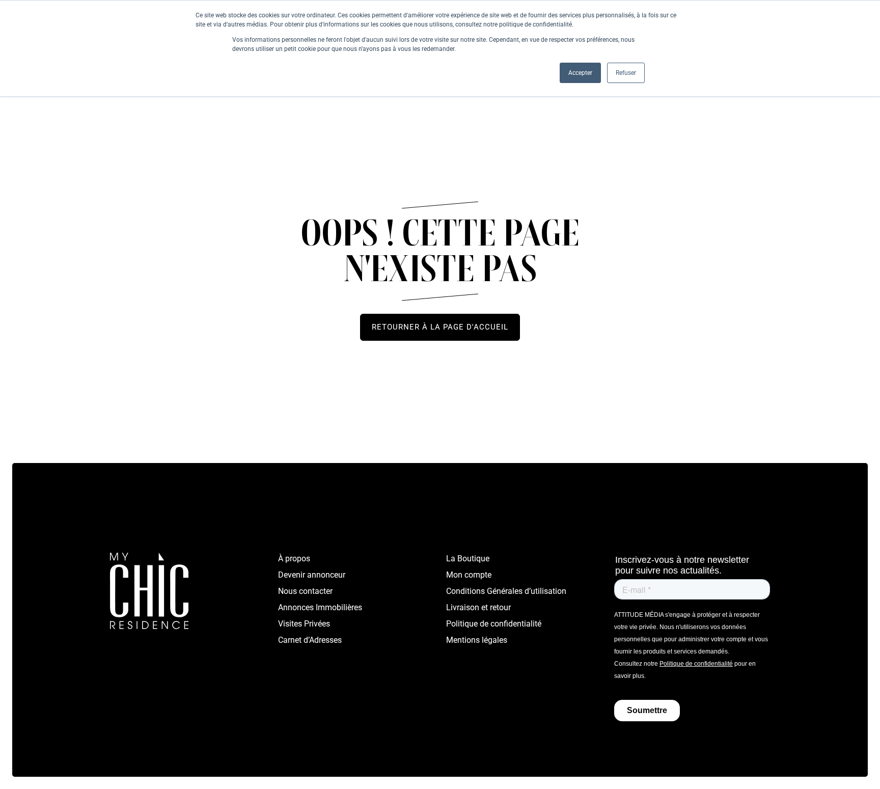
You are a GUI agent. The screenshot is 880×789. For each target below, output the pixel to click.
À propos (294, 558)
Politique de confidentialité (493, 624)
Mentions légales (476, 640)
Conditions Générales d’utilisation (506, 591)
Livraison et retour (478, 607)
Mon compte (468, 575)
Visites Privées (304, 624)
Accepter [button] (580, 72)
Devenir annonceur (311, 575)
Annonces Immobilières (320, 607)
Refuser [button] (626, 72)
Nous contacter (305, 591)
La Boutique (467, 558)
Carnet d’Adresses (310, 640)
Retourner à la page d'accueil (440, 327)
